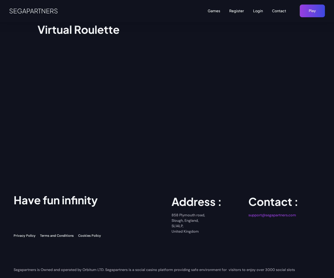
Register (236, 11)
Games (214, 11)
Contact (279, 11)
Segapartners (33, 11)
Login (258, 11)
